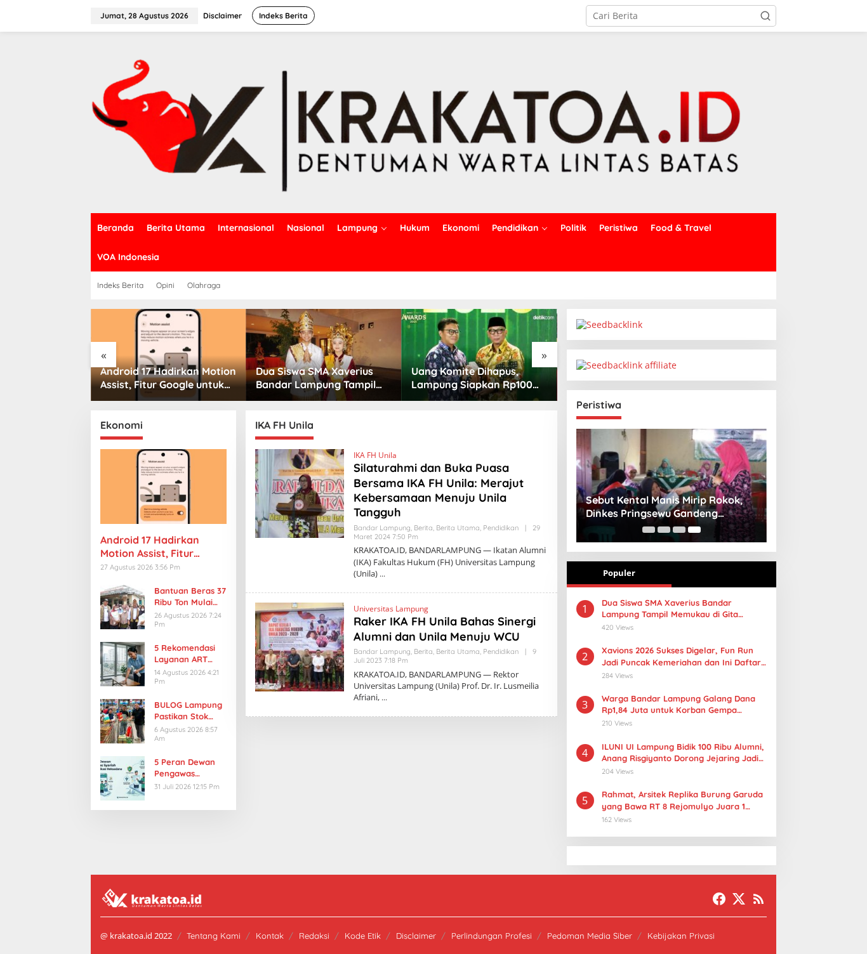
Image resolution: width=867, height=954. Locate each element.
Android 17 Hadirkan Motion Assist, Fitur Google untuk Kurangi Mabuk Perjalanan (168, 378)
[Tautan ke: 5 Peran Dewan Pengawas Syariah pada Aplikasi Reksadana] (122, 777)
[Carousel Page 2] (664, 529)
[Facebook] (719, 899)
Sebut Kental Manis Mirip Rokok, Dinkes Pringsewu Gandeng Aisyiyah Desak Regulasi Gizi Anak (667, 506)
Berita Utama (458, 527)
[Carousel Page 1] (648, 529)
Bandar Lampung (382, 527)
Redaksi (314, 936)
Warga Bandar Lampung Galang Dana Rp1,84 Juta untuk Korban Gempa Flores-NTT (678, 704)
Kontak (270, 936)
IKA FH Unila (375, 455)
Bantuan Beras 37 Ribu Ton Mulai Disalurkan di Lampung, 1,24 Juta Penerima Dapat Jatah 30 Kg (190, 596)
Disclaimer (416, 936)
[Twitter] (739, 899)
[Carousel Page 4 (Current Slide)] (694, 529)
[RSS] (758, 899)
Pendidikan (501, 527)
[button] (765, 16)
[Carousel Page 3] (679, 529)
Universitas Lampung (391, 608)
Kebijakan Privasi (681, 936)
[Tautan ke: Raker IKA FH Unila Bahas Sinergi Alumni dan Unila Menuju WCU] (299, 646)
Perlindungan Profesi (491, 936)
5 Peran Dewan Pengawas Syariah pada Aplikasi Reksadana (184, 768)
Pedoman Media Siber (589, 936)
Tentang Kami (214, 936)
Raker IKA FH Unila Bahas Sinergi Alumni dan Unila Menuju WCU (445, 628)
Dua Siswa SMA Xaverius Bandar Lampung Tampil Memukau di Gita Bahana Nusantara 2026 (316, 378)
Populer (619, 572)
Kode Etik (363, 936)
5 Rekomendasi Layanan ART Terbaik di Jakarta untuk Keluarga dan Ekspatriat (184, 654)
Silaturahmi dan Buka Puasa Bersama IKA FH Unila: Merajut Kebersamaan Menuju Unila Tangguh (439, 490)
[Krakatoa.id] (433, 121)
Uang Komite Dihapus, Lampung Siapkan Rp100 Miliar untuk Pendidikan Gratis (472, 378)
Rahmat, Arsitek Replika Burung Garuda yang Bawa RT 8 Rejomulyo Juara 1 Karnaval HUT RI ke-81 (682, 800)
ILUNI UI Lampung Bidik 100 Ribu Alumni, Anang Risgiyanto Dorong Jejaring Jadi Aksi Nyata (683, 753)
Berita (423, 527)
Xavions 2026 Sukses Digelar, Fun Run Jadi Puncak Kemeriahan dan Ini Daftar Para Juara (681, 656)
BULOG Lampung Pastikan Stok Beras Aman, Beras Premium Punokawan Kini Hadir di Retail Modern (188, 711)
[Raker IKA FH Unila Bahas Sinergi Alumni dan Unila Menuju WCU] (384, 697)
